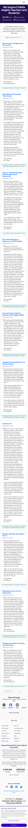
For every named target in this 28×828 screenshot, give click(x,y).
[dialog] (14, 817)
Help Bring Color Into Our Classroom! (11, 592)
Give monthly (5, 728)
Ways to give (5, 741)
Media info (16, 738)
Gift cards (4, 730)
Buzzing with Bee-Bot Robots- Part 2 (13, 535)
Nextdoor (24, 707)
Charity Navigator (19, 764)
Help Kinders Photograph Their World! (11, 95)
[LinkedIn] (11, 787)
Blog (15, 736)
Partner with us (5, 733)
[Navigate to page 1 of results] (8, 691)
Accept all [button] (14, 825)
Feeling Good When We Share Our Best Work (13, 644)
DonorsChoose (4, 2)
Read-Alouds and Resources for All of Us (12, 44)
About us (16, 725)
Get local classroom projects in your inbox (14, 791)
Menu (23, 2)
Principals (6, 801)
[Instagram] (7, 787)
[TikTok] (21, 787)
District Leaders (16, 801)
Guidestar (14, 765)
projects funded (20, 770)
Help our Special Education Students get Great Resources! (12, 174)
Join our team (17, 730)
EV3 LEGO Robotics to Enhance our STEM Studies (12, 240)
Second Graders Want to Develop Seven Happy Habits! (13, 314)
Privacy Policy (4, 817)
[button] (4, 706)
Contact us (16, 741)
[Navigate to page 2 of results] (20, 691)
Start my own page (14, 712)
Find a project (5, 725)
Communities (17, 733)
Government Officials (14, 803)
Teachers (19, 799)
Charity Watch (9, 764)
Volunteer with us (6, 738)
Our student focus (18, 728)
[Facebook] (16, 787)
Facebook (10, 707)
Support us (4, 736)
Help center (14, 720)
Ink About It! (6, 424)
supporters (7, 770)
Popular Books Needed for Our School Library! (13, 363)
